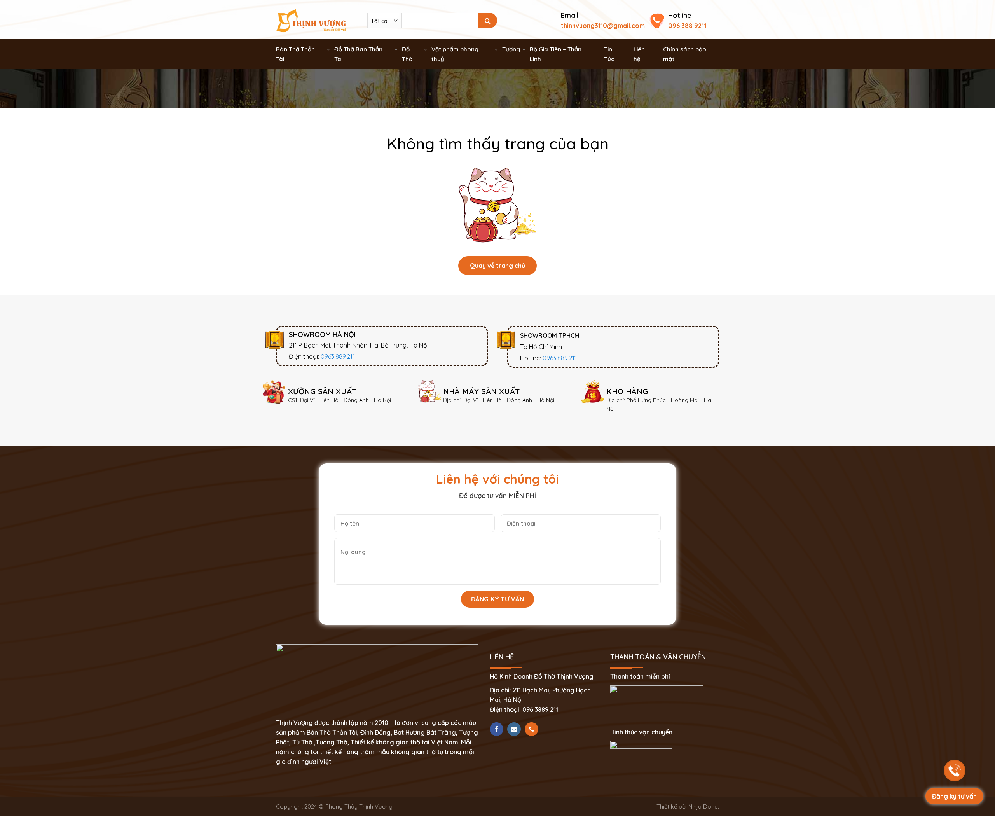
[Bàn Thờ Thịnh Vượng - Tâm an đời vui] (311, 20)
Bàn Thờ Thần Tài (295, 54)
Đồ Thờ (407, 54)
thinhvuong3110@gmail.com (603, 26)
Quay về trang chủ (497, 265)
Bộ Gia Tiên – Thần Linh (555, 54)
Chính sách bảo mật (684, 54)
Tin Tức (609, 54)
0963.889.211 (338, 356)
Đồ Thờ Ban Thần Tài (358, 54)
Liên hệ (639, 54)
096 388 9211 (687, 26)
